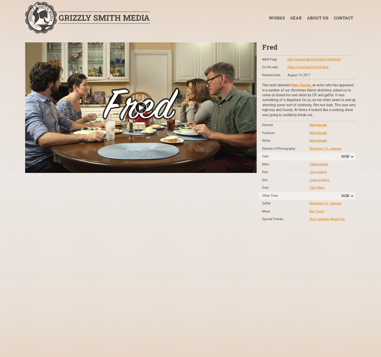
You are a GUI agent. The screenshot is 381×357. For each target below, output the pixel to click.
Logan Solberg (320, 180)
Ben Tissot (317, 211)
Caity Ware (317, 187)
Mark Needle (301, 85)
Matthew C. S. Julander (326, 148)
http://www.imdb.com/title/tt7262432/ (314, 59)
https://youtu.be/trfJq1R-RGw (308, 67)
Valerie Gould (319, 164)
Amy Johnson (319, 219)
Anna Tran (337, 219)
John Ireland (318, 172)
